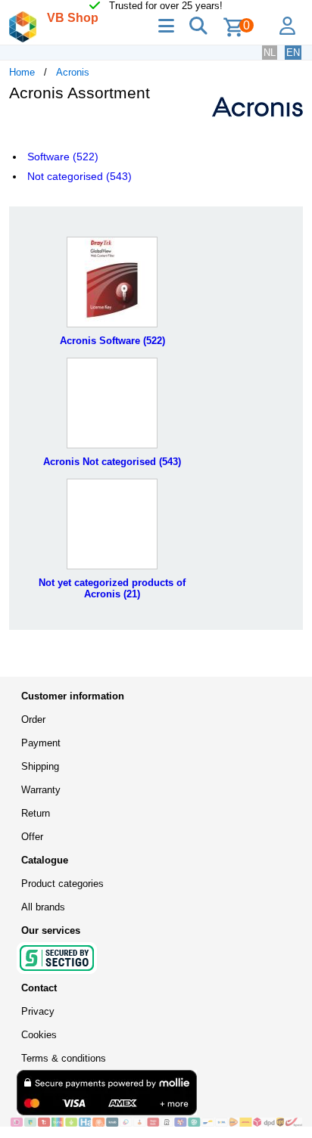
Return (35, 813)
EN (293, 52)
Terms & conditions (63, 1058)
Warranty (41, 789)
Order (33, 719)
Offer (32, 836)
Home (22, 72)
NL (270, 52)
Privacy (38, 1011)
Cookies (39, 1034)
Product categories (62, 883)
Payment (41, 743)
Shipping (40, 766)
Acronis (72, 72)
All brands (43, 907)
